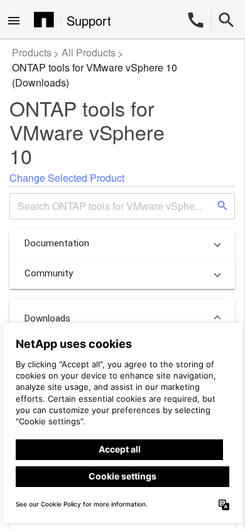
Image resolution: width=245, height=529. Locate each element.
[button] (122, 244)
